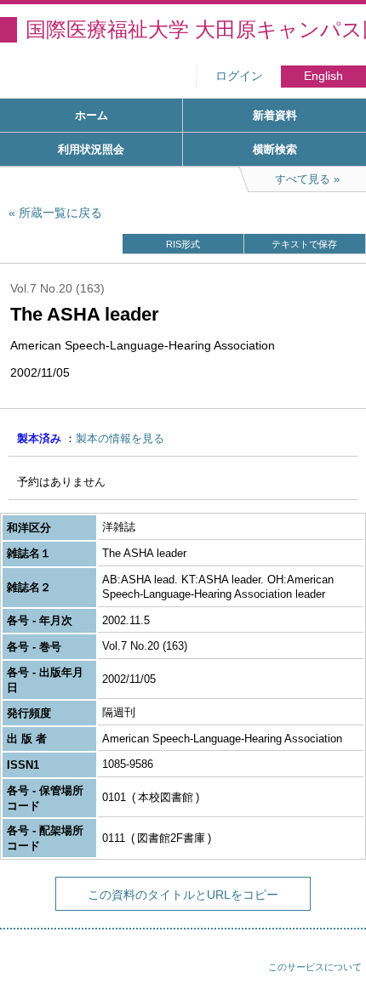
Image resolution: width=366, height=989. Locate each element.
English (323, 76)
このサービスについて (315, 967)
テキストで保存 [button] (304, 244)
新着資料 (275, 115)
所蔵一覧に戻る (60, 212)
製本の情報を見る (120, 438)
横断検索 (275, 149)
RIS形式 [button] (183, 244)
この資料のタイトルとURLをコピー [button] (183, 894)
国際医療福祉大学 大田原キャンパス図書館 (196, 29)
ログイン (239, 76)
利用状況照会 (91, 149)
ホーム (91, 115)
